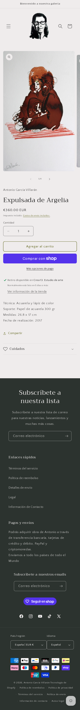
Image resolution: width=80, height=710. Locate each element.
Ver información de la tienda (27, 291)
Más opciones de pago (40, 268)
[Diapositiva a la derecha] (49, 179)
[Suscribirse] (66, 436)
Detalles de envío (20, 487)
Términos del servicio (23, 468)
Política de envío (56, 694)
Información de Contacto (26, 507)
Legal (12, 497)
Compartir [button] (15, 333)
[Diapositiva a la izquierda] (30, 179)
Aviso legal (58, 701)
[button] (8, 26)
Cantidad (8, 222)
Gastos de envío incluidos (36, 216)
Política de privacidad (60, 688)
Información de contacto (34, 701)
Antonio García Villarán (37, 682)
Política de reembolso (23, 478)
